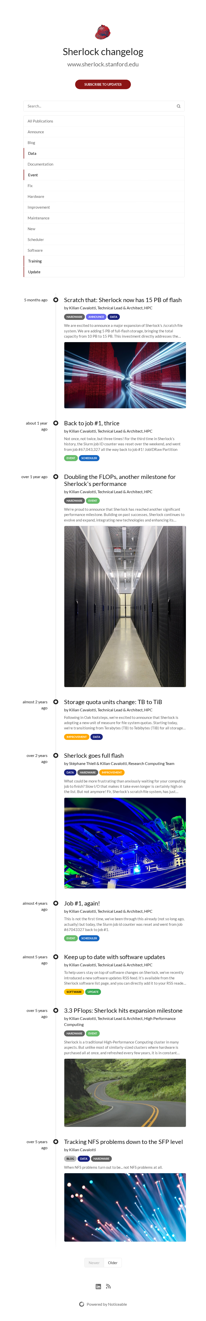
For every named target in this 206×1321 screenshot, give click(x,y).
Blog (31, 142)
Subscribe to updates (103, 84)
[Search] (178, 106)
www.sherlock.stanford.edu (103, 64)
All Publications (40, 121)
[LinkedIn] (101, 1285)
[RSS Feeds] (108, 1285)
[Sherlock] (103, 33)
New (31, 228)
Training (35, 261)
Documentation (40, 164)
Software (35, 250)
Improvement (39, 207)
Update (34, 272)
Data (32, 153)
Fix (30, 185)
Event (33, 175)
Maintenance (38, 218)
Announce (36, 131)
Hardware (36, 196)
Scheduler (36, 239)
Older (113, 1262)
